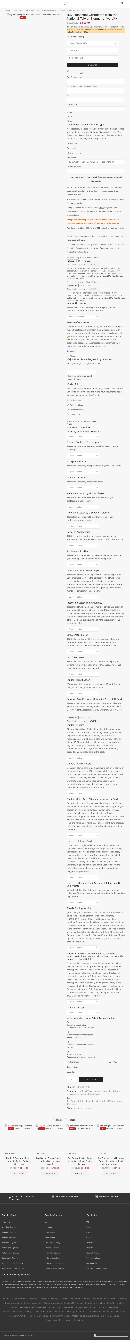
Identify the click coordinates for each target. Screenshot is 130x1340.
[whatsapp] (88, 1108)
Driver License (75, 153)
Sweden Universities (95, 1303)
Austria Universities (53, 1303)
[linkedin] (86, 1108)
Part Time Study (76, 405)
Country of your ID (74, 167)
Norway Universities (76, 1311)
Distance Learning (77, 410)
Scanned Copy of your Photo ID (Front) (83, 257)
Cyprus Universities (110, 1316)
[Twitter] (74, 1108)
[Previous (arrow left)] (0, 1192)
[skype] (90, 1108)
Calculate (92, 65)
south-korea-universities (22, 1307)
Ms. (71, 121)
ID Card (73, 148)
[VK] (79, 1108)
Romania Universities (13, 1311)
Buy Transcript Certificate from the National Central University (80, 1161)
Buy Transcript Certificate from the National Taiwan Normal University (95, 1102)
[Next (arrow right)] (1, 1192)
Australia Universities (92, 1299)
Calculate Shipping (76, 37)
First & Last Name (74, 77)
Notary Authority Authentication (81, 1036)
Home (7, 10)
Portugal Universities (35, 1311)
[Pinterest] (81, 1108)
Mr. (71, 117)
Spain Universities (13, 1303)
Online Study (75, 414)
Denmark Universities (60, 1316)
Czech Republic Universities (85, 1316)
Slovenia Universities (45, 1307)
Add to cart (92, 1080)
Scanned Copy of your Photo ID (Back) (83, 282)
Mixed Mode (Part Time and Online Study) (81, 422)
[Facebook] (76, 1108)
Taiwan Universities (27, 10)
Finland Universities (116, 1311)
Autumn (73, 351)
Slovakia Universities (108, 1307)
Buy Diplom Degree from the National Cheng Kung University (49, 1161)
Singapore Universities (85, 1307)
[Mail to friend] (83, 1108)
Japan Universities (74, 1320)
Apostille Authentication (80, 1045)
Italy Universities (65, 1307)
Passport (73, 144)
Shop (14, 10)
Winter (72, 356)
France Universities (18, 1316)
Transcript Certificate (76, 10)
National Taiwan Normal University (51, 10)
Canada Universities (48, 1299)
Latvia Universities (96, 1311)
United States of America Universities (19, 1299)
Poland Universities (56, 1311)
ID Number (71, 157)
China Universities (54, 1320)
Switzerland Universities (115, 1299)
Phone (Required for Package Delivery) (83, 86)
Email (69, 95)
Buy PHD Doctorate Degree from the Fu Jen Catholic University (19, 1161)
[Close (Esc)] (0, 1189)
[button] (3, 3)
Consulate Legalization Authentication (80, 1026)
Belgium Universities (73, 1303)
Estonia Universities (38, 1316)
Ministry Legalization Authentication (81, 1055)
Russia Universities (33, 1303)
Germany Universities (70, 1299)
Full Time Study (76, 400)
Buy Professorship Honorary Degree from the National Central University (111, 1161)
